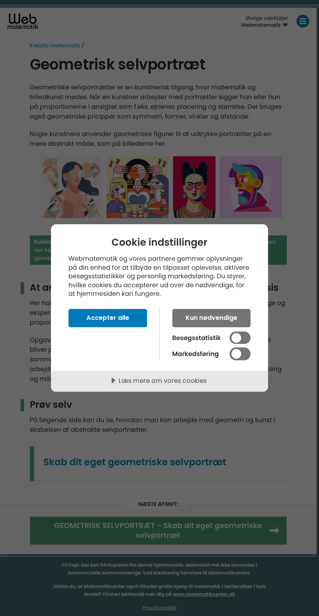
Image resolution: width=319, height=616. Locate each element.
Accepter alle (107, 317)
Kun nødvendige (211, 317)
